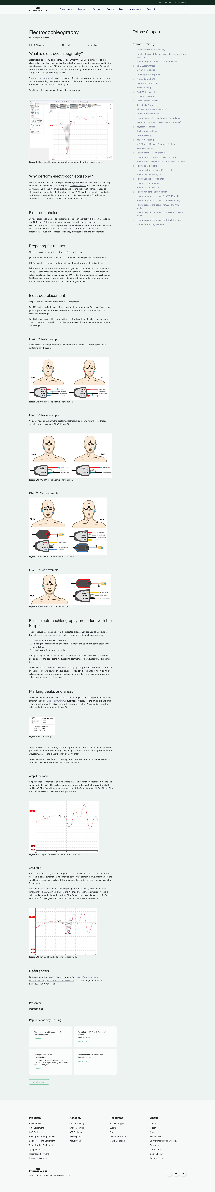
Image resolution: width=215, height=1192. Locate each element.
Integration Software (39, 1154)
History (153, 1128)
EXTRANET (182, 2)
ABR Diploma (75, 1132)
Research (154, 1145)
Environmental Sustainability (163, 1141)
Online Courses (76, 1128)
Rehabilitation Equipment (41, 1145)
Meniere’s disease (78, 185)
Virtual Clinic (75, 1141)
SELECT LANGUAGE (164, 2)
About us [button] (134, 9)
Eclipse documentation (51, 635)
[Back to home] (38, 9)
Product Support (118, 1123)
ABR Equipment (36, 1128)
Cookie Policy (156, 1154)
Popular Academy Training (45, 1020)
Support (97, 9)
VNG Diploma (75, 1136)
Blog (121, 9)
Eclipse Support (146, 31)
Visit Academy (39, 1082)
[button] (185, 9)
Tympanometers (37, 1149)
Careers (153, 1132)
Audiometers (35, 1123)
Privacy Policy (156, 1158)
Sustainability (156, 1136)
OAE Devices (35, 1132)
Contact (151, 9)
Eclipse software (55, 701)
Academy (82, 9)
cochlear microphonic (43, 78)
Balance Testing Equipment (42, 1141)
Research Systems (38, 1158)
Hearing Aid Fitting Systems (42, 1136)
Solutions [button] (65, 9)
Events (110, 9)
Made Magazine (117, 1141)
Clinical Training (76, 1123)
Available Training (143, 44)
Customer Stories (118, 1136)
